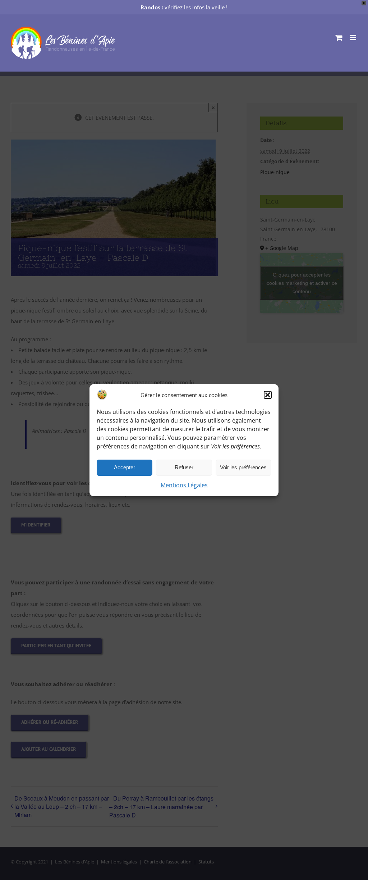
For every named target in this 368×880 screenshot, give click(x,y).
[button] (267, 394)
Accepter (124, 467)
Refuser (184, 467)
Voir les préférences (243, 467)
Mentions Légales (184, 485)
